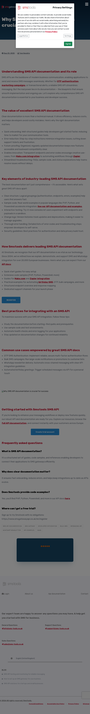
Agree (68, 44)
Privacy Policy (51, 32)
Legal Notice (23, 36)
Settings (68, 36)
